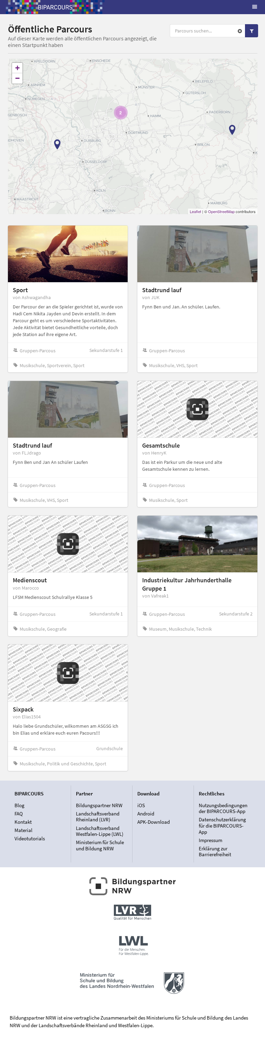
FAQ (18, 813)
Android (145, 813)
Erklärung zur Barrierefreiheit (215, 851)
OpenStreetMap (221, 211)
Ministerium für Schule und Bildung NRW (100, 845)
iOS (141, 805)
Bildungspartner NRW (99, 805)
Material (23, 830)
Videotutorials (29, 838)
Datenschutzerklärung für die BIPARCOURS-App (222, 825)
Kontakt (23, 822)
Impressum (210, 840)
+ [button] (17, 68)
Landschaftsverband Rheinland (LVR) (97, 816)
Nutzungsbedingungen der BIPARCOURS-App (223, 808)
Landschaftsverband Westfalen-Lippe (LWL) (100, 831)
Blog (19, 805)
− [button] (17, 78)
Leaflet (195, 211)
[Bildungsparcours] (55, 7)
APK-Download (153, 822)
